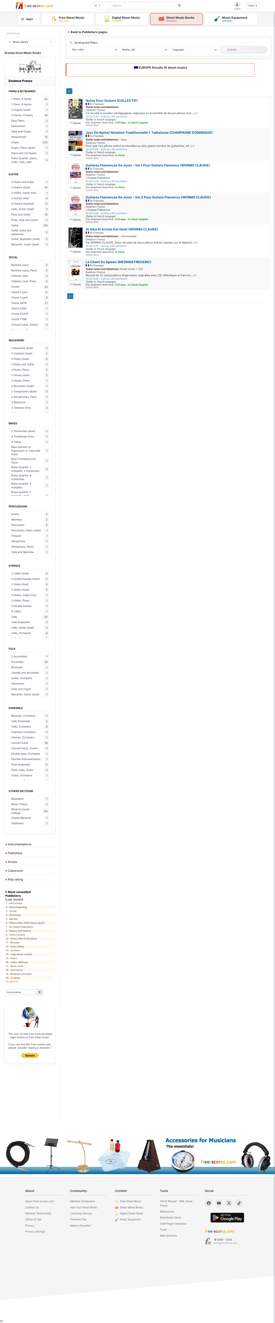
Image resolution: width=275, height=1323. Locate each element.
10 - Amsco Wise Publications (21, 938)
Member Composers (82, 1201)
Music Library (20, 41)
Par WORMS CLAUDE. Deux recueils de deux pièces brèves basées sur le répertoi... (142, 242)
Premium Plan (78, 1219)
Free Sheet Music (130, 1201)
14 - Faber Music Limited (19, 954)
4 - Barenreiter (13, 915)
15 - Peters (11, 958)
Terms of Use (33, 1219)
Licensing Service (81, 1213)
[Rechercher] (179, 5)
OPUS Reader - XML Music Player (176, 1203)
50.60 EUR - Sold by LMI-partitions (106, 181)
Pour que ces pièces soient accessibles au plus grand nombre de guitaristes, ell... (140, 146)
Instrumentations (19, 844)
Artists (12, 862)
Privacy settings (35, 1231)
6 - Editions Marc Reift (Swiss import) (25, 922)
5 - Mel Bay (12, 919)
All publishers (12, 981)
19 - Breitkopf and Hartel (18, 974)
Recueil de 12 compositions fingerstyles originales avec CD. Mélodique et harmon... (141, 275)
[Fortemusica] (208, 1241)
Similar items (92, 125)
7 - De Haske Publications (19, 926)
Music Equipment (130, 1219)
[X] (229, 1203)
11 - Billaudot (12, 942)
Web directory (168, 1235)
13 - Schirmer (13, 950)
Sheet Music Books (131, 1207)
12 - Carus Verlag (15, 946)
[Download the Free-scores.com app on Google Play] (227, 1218)
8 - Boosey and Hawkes (18, 930)
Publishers (14, 853)
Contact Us (32, 1207)
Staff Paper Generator (173, 1223)
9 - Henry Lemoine (15, 934)
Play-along (15, 879)
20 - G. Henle (13, 977)
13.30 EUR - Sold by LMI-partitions (106, 245)
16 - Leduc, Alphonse (17, 962)
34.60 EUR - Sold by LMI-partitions (106, 116)
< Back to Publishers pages (87, 32)
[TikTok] (239, 1203)
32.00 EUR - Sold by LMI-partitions (106, 149)
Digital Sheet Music (131, 1213)
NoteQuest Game (170, 1217)
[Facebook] (209, 1203)
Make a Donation (80, 1225)
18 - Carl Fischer (14, 970)
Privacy (29, 1225)
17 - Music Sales (14, 966)
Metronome (167, 1211)
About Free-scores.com (39, 1201)
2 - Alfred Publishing (16, 907)
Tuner (163, 1229)
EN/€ (251, 5)
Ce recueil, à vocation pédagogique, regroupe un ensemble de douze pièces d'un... (141, 113)
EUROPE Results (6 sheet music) (162, 67)
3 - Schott (11, 911)
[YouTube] (219, 1203)
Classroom (15, 870)
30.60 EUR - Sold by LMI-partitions (106, 278)
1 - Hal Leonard (14, 903)
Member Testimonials (38, 1213)
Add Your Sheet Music (83, 1207)
